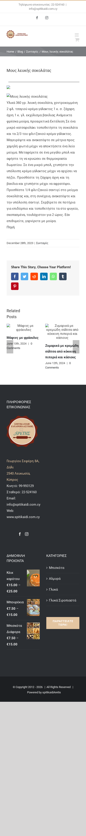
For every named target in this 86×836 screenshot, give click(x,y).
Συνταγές (42, 243)
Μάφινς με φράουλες (23, 338)
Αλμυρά (54, 579)
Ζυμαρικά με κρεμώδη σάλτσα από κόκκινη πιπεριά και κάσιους (62, 351)
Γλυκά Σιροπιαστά (62, 600)
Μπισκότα (56, 568)
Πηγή (11, 227)
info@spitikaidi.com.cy (43, 8)
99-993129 (26, 486)
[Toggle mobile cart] (77, 39)
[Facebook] (20, 534)
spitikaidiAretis (51, 692)
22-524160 (29, 492)
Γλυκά (53, 590)
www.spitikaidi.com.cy (23, 517)
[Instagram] (26, 534)
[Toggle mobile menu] (77, 35)
